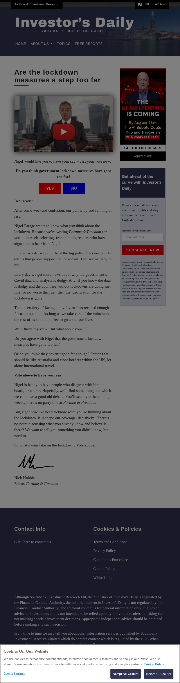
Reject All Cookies (158, 674)
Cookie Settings (14, 673)
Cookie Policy (154, 664)
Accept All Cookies (125, 674)
